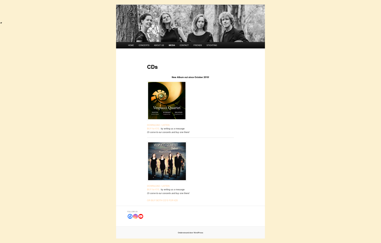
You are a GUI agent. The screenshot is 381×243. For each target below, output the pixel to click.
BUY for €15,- (153, 128)
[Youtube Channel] (140, 216)
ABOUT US (159, 45)
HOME (131, 45)
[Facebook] (130, 216)
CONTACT (184, 45)
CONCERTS (144, 45)
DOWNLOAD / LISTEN (158, 124)
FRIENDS (197, 45)
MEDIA (172, 45)
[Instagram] (135, 216)
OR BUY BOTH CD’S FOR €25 (162, 200)
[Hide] (1, 23)
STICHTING (212, 45)
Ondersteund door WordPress (190, 232)
